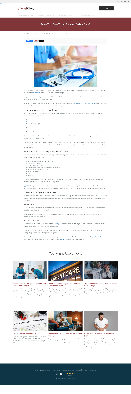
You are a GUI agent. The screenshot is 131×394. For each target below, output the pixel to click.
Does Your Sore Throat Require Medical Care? (55, 33)
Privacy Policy (56, 370)
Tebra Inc (47, 370)
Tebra (73, 379)
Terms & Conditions (68, 370)
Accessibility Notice (81, 370)
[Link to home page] (23, 8)
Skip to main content (6, 4)
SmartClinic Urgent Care (30, 33)
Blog (39, 33)
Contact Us (92, 370)
